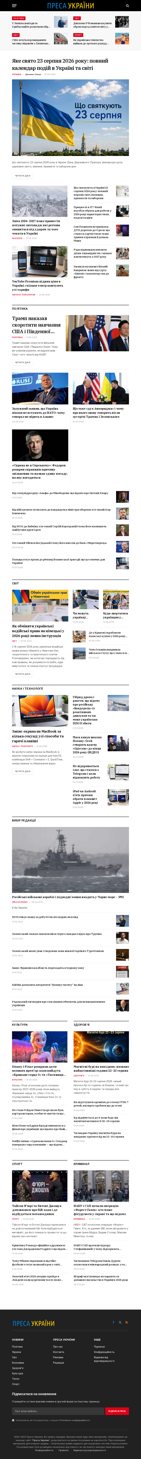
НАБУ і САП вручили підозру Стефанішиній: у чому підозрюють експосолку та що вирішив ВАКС (96, 1247)
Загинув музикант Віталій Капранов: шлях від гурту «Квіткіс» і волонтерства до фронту (91, 272)
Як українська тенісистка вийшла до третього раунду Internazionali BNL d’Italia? (90, 41)
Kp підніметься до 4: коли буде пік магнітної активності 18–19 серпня (97, 1119)
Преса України (41, 1440)
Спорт (78, 35)
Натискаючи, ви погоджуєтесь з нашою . (52, 1420)
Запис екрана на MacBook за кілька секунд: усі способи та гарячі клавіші (37, 736)
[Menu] (14, 5)
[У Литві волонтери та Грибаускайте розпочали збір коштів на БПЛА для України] (61, 22)
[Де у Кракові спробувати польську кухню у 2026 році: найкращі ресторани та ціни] (79, 636)
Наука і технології (22, 746)
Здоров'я (79, 1075)
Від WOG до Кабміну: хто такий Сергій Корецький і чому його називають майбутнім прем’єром (59, 528)
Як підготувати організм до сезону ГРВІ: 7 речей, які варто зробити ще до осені (101, 1103)
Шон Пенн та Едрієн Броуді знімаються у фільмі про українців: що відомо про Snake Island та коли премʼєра (39, 1127)
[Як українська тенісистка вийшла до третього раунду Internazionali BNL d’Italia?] (122, 38)
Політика (18, 18)
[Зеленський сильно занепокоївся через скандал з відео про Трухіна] (122, 938)
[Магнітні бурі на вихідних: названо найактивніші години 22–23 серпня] (101, 1047)
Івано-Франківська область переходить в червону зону (48, 968)
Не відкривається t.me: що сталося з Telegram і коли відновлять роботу (86, 771)
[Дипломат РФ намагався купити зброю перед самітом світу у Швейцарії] (122, 22)
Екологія (17, 238)
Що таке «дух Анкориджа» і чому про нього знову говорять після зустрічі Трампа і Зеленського (98, 413)
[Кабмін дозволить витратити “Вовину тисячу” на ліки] (122, 989)
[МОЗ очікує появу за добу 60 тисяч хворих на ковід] (122, 921)
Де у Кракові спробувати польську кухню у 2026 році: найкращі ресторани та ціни (107, 634)
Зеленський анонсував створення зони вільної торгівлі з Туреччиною (58, 951)
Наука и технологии (23, 294)
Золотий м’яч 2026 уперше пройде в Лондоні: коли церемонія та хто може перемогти (36, 1278)
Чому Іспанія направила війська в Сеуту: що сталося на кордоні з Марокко (108, 651)
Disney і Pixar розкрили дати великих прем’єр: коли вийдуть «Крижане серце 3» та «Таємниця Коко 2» (37, 1071)
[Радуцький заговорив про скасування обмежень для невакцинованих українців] (122, 1005)
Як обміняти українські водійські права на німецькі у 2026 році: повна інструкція (38, 631)
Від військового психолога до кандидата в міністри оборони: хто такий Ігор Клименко (61, 511)
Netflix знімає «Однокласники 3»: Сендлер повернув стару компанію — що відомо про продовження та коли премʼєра (39, 1143)
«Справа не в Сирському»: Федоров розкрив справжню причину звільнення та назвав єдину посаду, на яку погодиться (40, 471)
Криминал (79, 1219)
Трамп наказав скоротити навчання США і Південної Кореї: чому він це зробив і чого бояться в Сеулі (36, 325)
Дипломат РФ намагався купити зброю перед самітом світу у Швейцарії (92, 25)
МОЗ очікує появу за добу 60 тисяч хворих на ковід (45, 917)
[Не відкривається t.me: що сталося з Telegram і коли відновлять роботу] (118, 772)
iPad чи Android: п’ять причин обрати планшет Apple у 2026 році (85, 797)
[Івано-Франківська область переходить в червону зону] (122, 972)
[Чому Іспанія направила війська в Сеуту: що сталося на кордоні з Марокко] (79, 653)
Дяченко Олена (33, 74)
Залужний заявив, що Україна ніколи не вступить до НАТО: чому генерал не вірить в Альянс (38, 413)
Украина (16, 74)
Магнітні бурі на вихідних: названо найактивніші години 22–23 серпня (101, 1069)
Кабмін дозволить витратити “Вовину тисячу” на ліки (47, 984)
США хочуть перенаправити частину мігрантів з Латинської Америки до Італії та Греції (30, 41)
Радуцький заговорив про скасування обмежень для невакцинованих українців (58, 1003)
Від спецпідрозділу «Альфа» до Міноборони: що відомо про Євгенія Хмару (60, 493)
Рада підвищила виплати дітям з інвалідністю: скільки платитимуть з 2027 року (93, 253)
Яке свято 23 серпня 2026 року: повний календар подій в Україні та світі (60, 64)
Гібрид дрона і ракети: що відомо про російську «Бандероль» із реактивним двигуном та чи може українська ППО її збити (86, 710)
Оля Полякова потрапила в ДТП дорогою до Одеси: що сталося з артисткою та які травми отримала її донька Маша (92, 233)
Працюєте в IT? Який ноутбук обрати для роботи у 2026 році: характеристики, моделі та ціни (92, 212)
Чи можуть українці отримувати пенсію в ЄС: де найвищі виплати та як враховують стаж (85, 615)
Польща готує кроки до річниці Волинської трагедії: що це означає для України (58, 561)
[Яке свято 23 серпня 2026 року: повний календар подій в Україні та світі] (70, 117)
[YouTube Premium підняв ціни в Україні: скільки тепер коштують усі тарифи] (39, 261)
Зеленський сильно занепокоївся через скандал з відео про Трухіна (56, 934)
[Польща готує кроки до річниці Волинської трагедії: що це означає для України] (122, 563)
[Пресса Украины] (70, 5)
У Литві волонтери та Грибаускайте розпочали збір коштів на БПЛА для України (30, 25)
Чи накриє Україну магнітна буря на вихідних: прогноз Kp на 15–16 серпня (99, 1134)
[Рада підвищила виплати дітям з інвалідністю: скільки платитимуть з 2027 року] (122, 253)
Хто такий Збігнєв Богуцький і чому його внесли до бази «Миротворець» (59, 543)
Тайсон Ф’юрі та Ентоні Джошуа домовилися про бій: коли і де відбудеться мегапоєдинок (36, 1210)
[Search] (127, 5)
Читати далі (22, 175)
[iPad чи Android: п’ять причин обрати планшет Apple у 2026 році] (118, 797)
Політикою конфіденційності (74, 1420)
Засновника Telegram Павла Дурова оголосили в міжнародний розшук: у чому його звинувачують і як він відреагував (101, 1262)
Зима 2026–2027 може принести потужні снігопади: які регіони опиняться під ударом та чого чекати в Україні (36, 227)
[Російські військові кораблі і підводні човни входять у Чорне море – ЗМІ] (70, 860)
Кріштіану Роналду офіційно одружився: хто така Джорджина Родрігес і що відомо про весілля (39, 1247)
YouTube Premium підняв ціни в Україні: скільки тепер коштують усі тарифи (37, 286)
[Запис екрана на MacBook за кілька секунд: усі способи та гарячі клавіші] (40, 711)
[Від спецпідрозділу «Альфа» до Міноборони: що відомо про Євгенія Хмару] (122, 497)
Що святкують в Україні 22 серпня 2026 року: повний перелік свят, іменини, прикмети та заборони (91, 193)
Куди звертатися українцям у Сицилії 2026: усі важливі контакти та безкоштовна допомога (115, 615)
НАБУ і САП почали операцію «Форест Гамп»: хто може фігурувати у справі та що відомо (100, 1210)
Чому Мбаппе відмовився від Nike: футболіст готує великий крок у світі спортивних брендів (36, 1262)
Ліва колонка (20, 902)
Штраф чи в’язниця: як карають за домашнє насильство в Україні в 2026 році (101, 1278)
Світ (77, 18)
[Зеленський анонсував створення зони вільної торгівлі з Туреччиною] (122, 955)
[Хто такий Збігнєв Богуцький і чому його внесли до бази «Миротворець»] (122, 547)
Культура (17, 1080)
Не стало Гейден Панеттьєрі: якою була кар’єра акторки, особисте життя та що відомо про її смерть (37, 1111)
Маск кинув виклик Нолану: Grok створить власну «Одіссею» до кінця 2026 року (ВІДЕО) (87, 745)
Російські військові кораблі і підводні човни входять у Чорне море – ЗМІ (68, 897)
